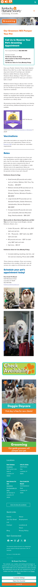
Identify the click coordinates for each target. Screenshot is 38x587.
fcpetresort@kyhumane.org (11, 284)
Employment (23, 519)
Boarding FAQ (8, 144)
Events (9, 517)
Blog (8, 531)
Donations (10, 467)
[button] (35, 2)
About (21, 517)
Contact (9, 525)
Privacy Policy (23, 531)
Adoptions (10, 486)
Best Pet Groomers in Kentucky (23, 130)
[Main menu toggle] (34, 11)
